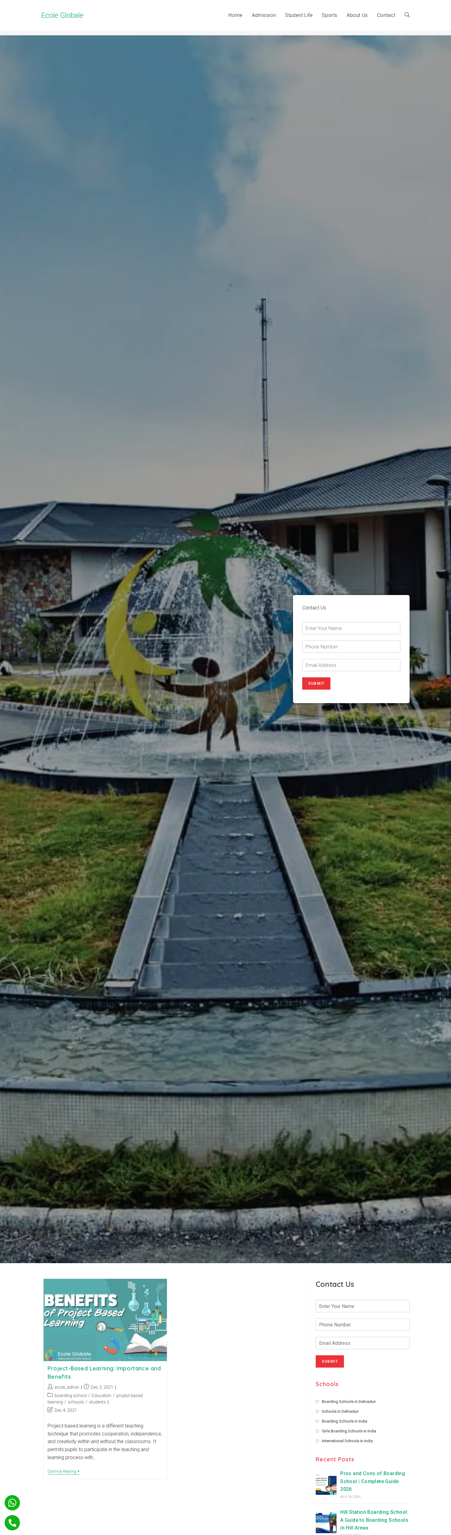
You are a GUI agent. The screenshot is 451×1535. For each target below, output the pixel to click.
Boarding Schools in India (344, 1421)
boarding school (71, 1395)
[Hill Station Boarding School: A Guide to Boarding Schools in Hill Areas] (326, 1522)
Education (101, 1395)
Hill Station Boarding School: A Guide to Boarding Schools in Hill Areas (374, 1520)
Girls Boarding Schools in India (349, 1431)
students (97, 1402)
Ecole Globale (62, 15)
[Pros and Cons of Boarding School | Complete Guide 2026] (326, 1484)
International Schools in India (347, 1441)
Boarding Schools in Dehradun (349, 1401)
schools (76, 1402)
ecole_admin (67, 1387)
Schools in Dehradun (340, 1411)
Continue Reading (63, 1471)
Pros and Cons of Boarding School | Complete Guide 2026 (372, 1481)
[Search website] (407, 15)
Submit (316, 683)
